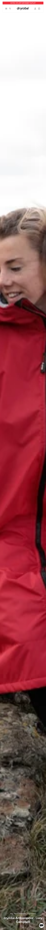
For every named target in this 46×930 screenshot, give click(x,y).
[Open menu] (6, 8)
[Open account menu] (35, 8)
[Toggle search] (10, 8)
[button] (41, 925)
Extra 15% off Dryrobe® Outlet (23, 3)
